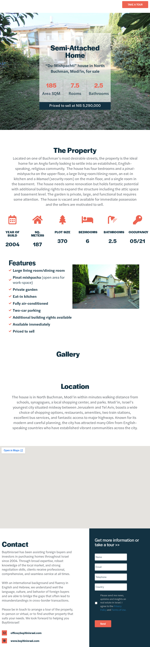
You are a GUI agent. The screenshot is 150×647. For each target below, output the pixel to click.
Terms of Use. (119, 609)
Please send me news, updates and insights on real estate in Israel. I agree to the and (113, 602)
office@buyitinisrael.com (26, 633)
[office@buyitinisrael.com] (4, 632)
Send (103, 623)
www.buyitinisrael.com (25, 641)
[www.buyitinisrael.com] (4, 640)
